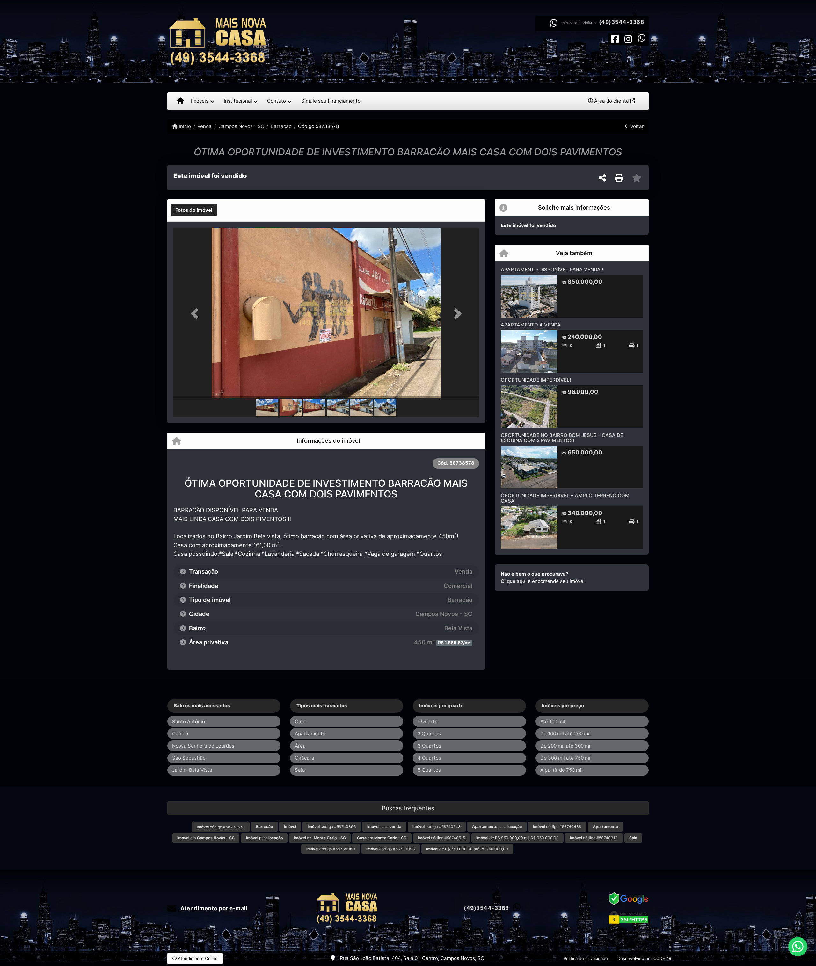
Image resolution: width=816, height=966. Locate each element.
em (206, 837)
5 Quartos (429, 770)
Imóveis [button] (199, 101)
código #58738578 (221, 827)
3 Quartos (429, 746)
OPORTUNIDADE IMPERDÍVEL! (536, 380)
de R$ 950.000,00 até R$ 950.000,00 (517, 837)
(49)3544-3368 (621, 22)
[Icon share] (615, 39)
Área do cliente (611, 101)
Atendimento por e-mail (213, 908)
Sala (300, 770)
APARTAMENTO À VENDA (531, 325)
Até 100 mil (552, 722)
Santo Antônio (188, 722)
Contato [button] (276, 101)
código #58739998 (390, 849)
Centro (180, 734)
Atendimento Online (197, 958)
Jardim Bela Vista (192, 770)
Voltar (636, 126)
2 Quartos (429, 734)
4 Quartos (429, 758)
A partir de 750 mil (561, 770)
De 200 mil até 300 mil (566, 746)
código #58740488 (557, 826)
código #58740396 (332, 826)
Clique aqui (514, 581)
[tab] (194, 210)
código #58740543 (436, 826)
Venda (204, 126)
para (384, 826)
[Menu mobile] (180, 101)
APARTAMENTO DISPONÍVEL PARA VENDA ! (552, 270)
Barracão (281, 126)
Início (184, 126)
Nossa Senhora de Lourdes (203, 746)
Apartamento (310, 734)
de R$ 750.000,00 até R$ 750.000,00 (467, 849)
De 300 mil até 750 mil (566, 758)
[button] (196, 313)
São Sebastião (189, 758)
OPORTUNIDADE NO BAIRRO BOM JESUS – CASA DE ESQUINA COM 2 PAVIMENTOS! (562, 438)
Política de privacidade (586, 958)
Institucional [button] (238, 101)
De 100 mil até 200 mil (565, 734)
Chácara (304, 758)
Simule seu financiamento (331, 101)
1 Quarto (428, 722)
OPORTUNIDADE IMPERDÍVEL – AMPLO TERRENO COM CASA (565, 498)
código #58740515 (441, 837)
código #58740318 (594, 837)
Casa (301, 722)
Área (300, 746)
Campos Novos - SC (241, 126)
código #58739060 (330, 849)
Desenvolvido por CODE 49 (644, 958)
